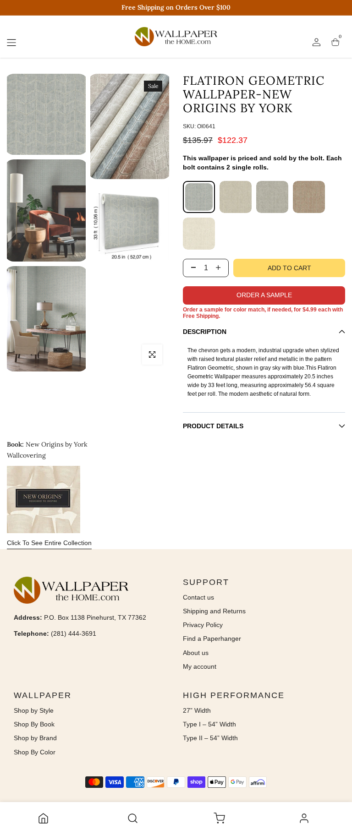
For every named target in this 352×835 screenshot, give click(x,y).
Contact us (198, 597)
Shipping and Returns (214, 611)
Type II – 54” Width (210, 738)
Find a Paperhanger (212, 638)
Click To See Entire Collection (49, 542)
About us (196, 652)
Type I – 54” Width (209, 724)
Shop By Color (34, 752)
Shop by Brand (35, 738)
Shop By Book (34, 724)
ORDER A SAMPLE (264, 295)
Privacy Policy (203, 624)
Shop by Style (34, 710)
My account (199, 666)
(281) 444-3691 (73, 633)
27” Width (197, 710)
